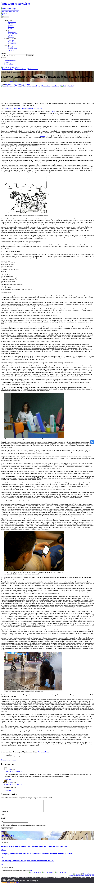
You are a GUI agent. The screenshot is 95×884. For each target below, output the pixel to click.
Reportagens (11, 32)
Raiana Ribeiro (13, 81)
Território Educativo (10, 60)
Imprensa (11, 27)
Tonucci (53, 111)
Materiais (11, 40)
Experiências (12, 42)
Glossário (11, 50)
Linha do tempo (12, 48)
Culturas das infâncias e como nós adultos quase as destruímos (23, 108)
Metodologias (12, 43)
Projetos (10, 25)
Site (2, 821)
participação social (24, 84)
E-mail (3, 818)
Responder (7, 779)
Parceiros (11, 23)
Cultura (6, 62)
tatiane (10, 782)
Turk (9, 769)
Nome (3, 814)
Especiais (11, 37)
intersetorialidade (14, 84)
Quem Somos (12, 22)
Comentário (5, 811)
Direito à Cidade (9, 64)
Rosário (42, 136)
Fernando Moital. (43, 752)
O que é (10, 47)
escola (7, 84)
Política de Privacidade (12, 882)
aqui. (31, 870)
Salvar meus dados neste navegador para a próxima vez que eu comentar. (24, 825)
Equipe (10, 28)
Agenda (10, 35)
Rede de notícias (13, 33)
